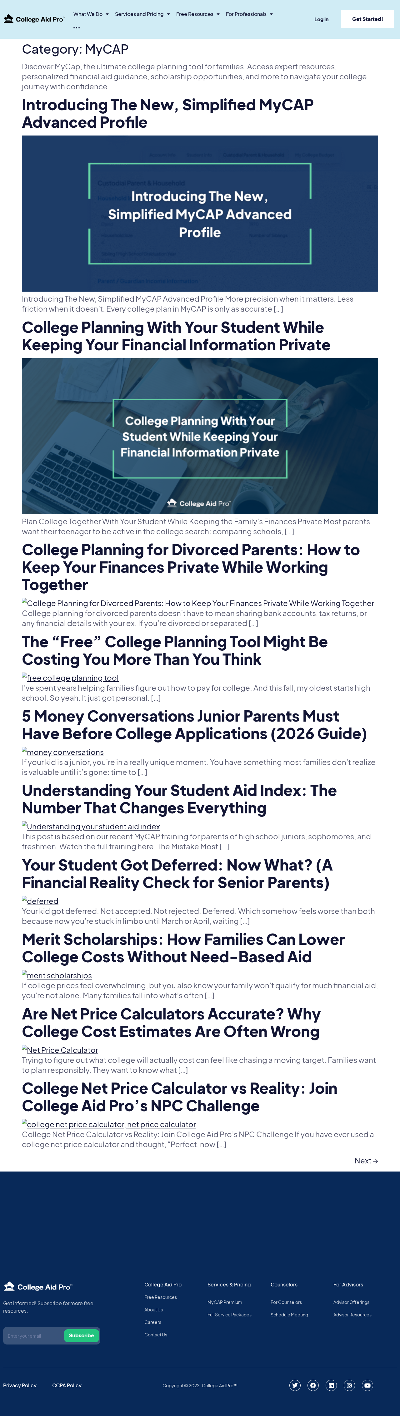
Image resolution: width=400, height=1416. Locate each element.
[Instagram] (349, 1385)
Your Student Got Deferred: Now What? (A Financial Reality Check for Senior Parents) (177, 873)
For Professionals (246, 14)
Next (366, 1160)
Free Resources (194, 14)
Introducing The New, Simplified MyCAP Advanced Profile (168, 113)
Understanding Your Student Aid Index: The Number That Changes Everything (179, 798)
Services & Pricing (229, 1284)
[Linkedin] (331, 1385)
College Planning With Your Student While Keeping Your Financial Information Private (176, 335)
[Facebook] (313, 1385)
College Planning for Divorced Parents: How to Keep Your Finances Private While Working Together (191, 567)
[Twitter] (295, 1385)
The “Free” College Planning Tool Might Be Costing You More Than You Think (175, 650)
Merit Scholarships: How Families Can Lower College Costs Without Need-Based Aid (183, 947)
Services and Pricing (139, 14)
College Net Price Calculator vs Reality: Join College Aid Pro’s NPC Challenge (180, 1096)
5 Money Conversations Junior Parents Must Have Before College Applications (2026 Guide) (195, 724)
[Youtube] (367, 1385)
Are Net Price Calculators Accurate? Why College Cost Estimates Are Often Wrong (171, 1022)
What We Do (87, 14)
